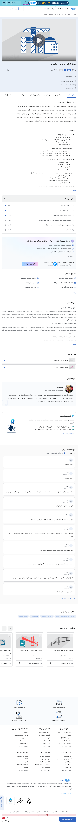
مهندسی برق (46, 767)
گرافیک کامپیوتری (44, 735)
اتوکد (48, 738)
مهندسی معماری (45, 756)
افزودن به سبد (66, 819)
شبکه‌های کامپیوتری (65, 743)
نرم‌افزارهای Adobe (44, 732)
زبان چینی (69, 767)
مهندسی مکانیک (45, 762)
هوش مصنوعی (67, 741)
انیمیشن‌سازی (46, 743)
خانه (75, 14)
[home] (73, 9)
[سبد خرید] (3, 9)
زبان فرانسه (68, 764)
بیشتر (71, 256)
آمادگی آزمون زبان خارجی (64, 759)
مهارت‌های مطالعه (22, 764)
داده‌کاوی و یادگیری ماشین (64, 732)
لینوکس (69, 735)
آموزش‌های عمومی (22, 756)
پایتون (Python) (66, 738)
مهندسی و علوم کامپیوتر (42, 764)
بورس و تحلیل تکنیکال (21, 735)
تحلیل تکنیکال (23, 741)
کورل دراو (47, 741)
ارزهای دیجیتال (23, 732)
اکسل (26, 762)
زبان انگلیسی (68, 756)
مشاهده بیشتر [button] (67, 793)
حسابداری (25, 738)
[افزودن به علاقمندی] (71, 636)
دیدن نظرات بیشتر (69, 599)
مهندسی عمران (45, 759)
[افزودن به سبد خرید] (5, 360)
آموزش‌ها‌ (67, 14)
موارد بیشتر (68, 747)
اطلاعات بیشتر (70, 434)
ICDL (26, 759)
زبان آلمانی (68, 762)
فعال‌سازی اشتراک (31, 264)
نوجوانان (25, 767)
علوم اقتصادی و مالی (22, 743)
